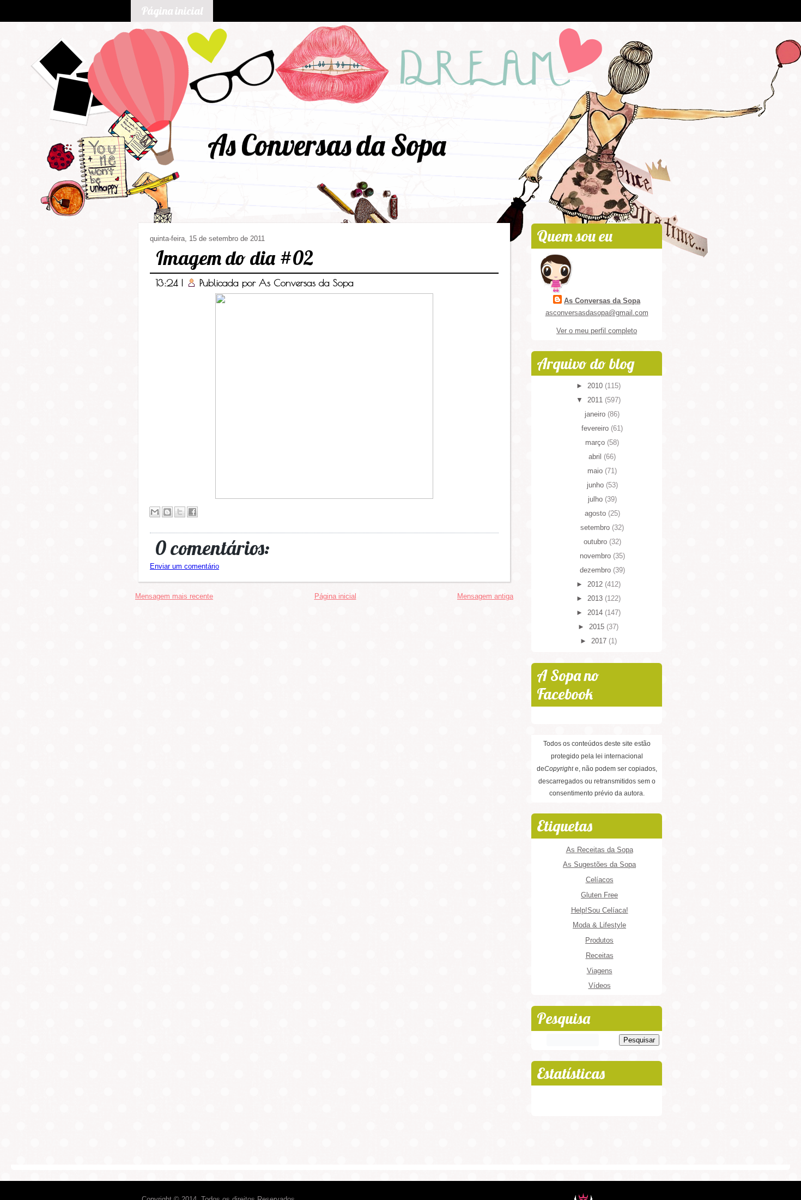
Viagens (599, 971)
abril (596, 457)
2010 (596, 386)
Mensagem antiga (485, 596)
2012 (596, 584)
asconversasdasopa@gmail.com (596, 313)
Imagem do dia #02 (234, 257)
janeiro (596, 414)
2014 (596, 612)
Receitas (600, 955)
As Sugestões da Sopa (599, 864)
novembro (596, 556)
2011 (596, 400)
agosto (596, 513)
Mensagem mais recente (174, 596)
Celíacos (600, 880)
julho (596, 499)
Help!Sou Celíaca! (599, 910)
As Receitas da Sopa (599, 850)
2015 (597, 627)
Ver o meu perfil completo (596, 331)
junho (596, 485)
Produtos (599, 940)
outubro (596, 542)
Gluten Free (599, 895)
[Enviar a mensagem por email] (154, 511)
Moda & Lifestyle (599, 925)
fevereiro (596, 428)
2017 (600, 641)
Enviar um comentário (184, 566)
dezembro (596, 570)
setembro (596, 527)
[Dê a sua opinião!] (167, 511)
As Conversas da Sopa (327, 144)
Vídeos (599, 985)
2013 (596, 598)
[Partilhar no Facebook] (192, 511)
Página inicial (172, 10)
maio (596, 471)
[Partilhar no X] (179, 511)
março (596, 442)
